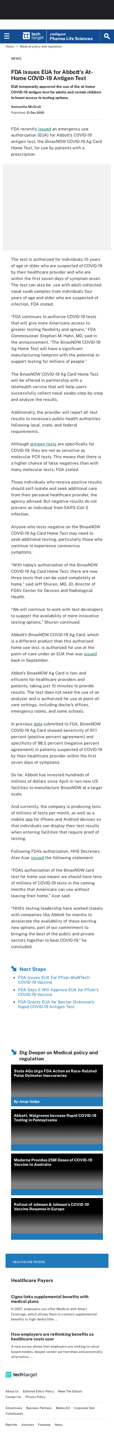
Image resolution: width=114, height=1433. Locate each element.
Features (44, 1424)
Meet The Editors (70, 1391)
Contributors (14, 1413)
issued (44, 129)
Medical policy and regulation (41, 46)
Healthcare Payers (28, 1262)
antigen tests (43, 444)
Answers (28, 1424)
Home (10, 46)
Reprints (11, 1424)
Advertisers (14, 1408)
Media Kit (63, 1408)
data (38, 724)
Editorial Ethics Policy (38, 1391)
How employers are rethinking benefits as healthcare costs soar (52, 1336)
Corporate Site (84, 1408)
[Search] (107, 36)
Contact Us (13, 1397)
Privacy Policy (35, 1397)
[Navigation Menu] (7, 36)
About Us (12, 1391)
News (16, 59)
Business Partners (39, 1408)
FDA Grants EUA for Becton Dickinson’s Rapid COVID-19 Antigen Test (56, 1004)
